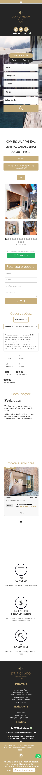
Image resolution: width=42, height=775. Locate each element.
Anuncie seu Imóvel (21, 697)
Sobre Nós (21, 713)
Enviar (21, 301)
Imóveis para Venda (21, 690)
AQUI (25, 766)
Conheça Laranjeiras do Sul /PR (21, 718)
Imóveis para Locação (21, 692)
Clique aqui (22, 255)
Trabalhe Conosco (21, 715)
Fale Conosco (21, 702)
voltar (29, 152)
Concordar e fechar (24, 770)
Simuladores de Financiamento (21, 695)
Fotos (21, 177)
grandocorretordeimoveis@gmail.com (21, 732)
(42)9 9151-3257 (20, 33)
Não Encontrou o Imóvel (21, 700)
